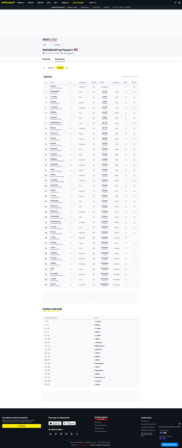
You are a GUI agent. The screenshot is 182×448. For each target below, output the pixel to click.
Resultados (60, 59)
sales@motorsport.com (148, 430)
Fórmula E (65, 3)
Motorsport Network (82, 445)
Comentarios (145, 421)
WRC (48, 3)
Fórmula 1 (20, 3)
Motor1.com (98, 422)
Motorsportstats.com (101, 431)
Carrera (60, 68)
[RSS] (77, 434)
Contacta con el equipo (147, 427)
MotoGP (30, 3)
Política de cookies (90, 442)
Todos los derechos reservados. (100, 445)
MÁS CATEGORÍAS (78, 3)
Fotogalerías (96, 7)
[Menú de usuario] (179, 3)
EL (44, 68)
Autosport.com (99, 428)
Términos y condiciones (77, 442)
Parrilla (51, 68)
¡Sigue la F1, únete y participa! (121, 7)
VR (67, 68)
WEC (55, 3)
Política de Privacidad (103, 442)
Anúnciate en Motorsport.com (149, 424)
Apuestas (106, 7)
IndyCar (40, 3)
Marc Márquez (85, 7)
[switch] (130, 77)
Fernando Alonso (72, 7)
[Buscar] (175, 3)
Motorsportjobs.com (101, 425)
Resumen (46, 59)
